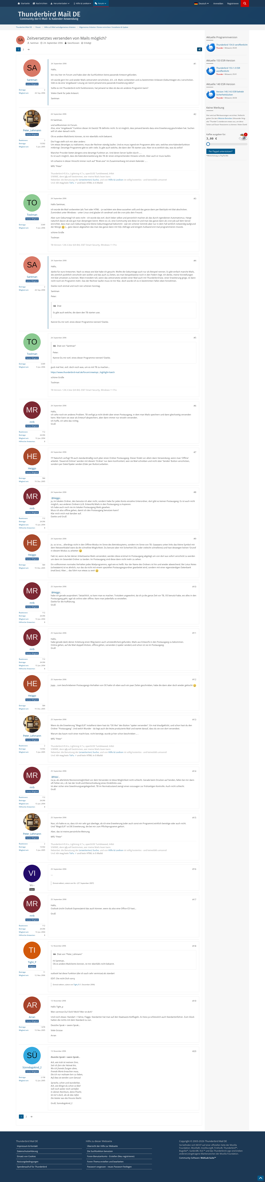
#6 (195, 405)
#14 (194, 771)
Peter (55, 777)
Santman (34, 42)
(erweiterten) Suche (89, 179)
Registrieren (233, 3)
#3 (195, 198)
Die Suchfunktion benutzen (100, 1151)
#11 (194, 633)
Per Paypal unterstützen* (221, 151)
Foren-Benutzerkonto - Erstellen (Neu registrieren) (110, 1156)
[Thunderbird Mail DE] (132, 16)
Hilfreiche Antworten (27, 441)
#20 (194, 1051)
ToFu (71, 182)
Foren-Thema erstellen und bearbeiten (105, 1161)
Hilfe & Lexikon (115, 179)
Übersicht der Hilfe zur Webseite (102, 1146)
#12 (194, 679)
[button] (201, 3)
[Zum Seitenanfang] (261, 1178)
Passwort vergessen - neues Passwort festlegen (109, 1166)
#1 (195, 63)
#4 (195, 260)
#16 (194, 869)
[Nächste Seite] (28, 49)
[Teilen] (199, 49)
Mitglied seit (23, 93)
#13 (194, 719)
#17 (194, 899)
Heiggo (56, 498)
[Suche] (245, 3)
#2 (195, 114)
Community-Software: (197, 1157)
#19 (194, 1000)
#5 (195, 337)
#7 (195, 452)
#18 (194, 946)
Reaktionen (23, 140)
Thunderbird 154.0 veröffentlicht (231, 44)
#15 (194, 817)
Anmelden (218, 3)
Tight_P (76, 984)
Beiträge (22, 90)
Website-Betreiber (225, 118)
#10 (194, 586)
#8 (195, 492)
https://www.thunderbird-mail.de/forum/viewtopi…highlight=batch (83, 372)
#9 (195, 538)
